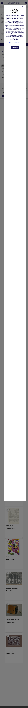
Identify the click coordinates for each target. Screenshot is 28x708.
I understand (15, 47)
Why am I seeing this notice (14, 42)
